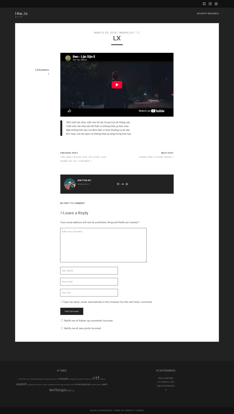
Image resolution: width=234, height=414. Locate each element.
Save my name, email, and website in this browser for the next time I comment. (108, 301)
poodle (67, 384)
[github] (216, 4)
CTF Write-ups (165, 382)
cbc (55, 379)
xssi (73, 391)
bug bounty (48, 379)
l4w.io (21, 13)
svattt (93, 384)
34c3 (24, 379)
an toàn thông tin (37, 379)
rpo (89, 384)
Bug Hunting (165, 378)
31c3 (20, 379)
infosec (39, 384)
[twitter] (204, 4)
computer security (76, 379)
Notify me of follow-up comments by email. (88, 320)
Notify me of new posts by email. (82, 328)
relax (72, 384)
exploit (21, 384)
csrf (91, 379)
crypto (86, 379)
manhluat (127, 32)
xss (69, 390)
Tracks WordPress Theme (104, 410)
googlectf (31, 384)
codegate (63, 378)
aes (28, 379)
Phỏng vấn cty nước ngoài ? (156, 157)
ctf (96, 377)
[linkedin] (210, 4)
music (45, 384)
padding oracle (54, 384)
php (62, 384)
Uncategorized (166, 386)
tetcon (99, 384)
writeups (58, 389)
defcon (103, 379)
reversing (80, 384)
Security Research (208, 13)
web (104, 384)
